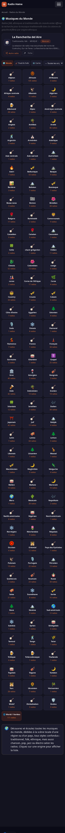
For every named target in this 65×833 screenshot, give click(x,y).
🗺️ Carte (37, 63)
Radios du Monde (17, 12)
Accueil (5, 12)
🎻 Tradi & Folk (22, 63)
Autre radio (14, 53)
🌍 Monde (7, 63)
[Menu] (59, 4)
